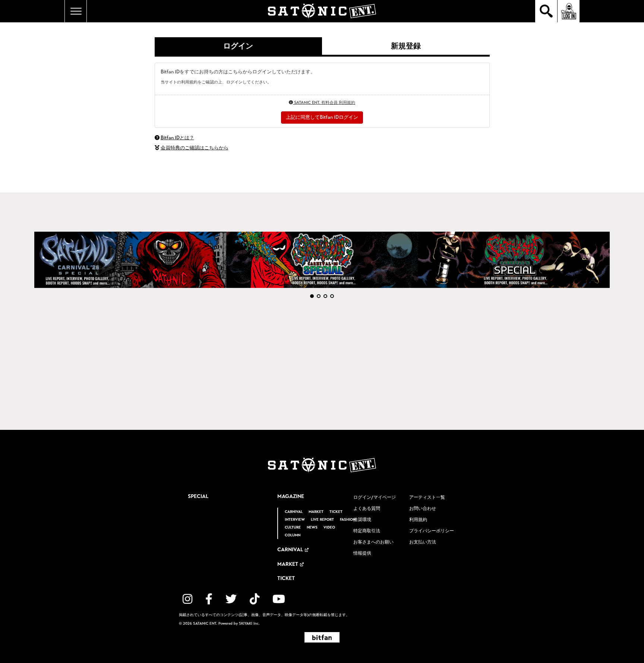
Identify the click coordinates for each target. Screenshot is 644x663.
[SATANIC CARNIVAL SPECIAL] (514, 260)
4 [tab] (332, 296)
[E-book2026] (130, 260)
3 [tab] (325, 296)
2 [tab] (319, 296)
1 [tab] (312, 296)
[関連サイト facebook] (209, 599)
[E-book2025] (322, 260)
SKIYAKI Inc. (249, 623)
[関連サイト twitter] (231, 599)
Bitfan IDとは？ (177, 138)
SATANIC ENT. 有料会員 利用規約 (324, 102)
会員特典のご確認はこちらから (194, 148)
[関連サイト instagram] (187, 599)
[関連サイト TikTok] (254, 599)
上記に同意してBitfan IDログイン (322, 117)
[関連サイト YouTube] (279, 599)
